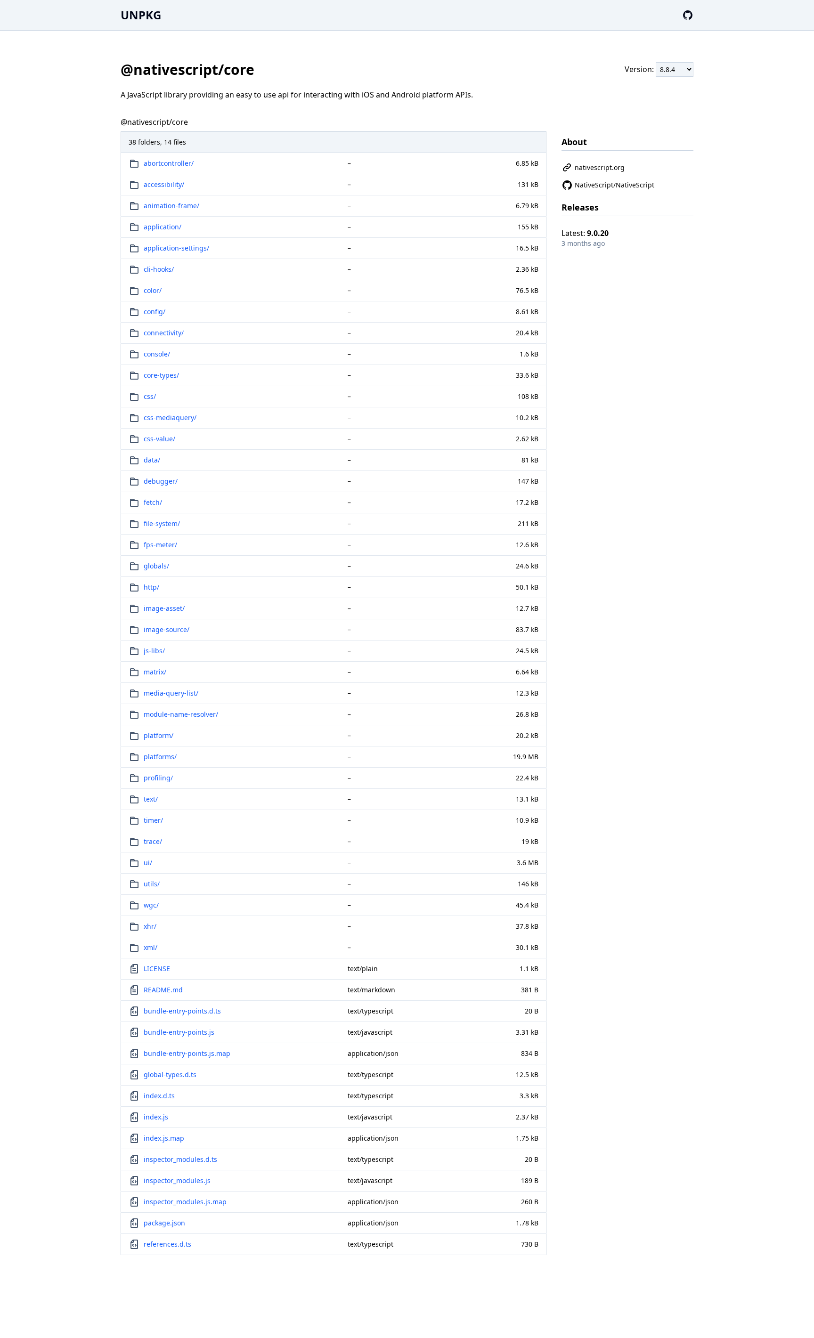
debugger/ (161, 481)
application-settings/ (176, 247)
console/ (157, 353)
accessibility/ (164, 184)
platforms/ (160, 756)
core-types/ (161, 375)
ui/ (148, 862)
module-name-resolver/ (181, 714)
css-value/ (159, 438)
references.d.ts (167, 1244)
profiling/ (158, 777)
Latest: (585, 233)
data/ (152, 459)
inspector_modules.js (177, 1180)
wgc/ (151, 904)
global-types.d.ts (170, 1074)
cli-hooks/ (159, 269)
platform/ (158, 735)
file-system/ (162, 523)
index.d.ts (159, 1095)
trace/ (153, 841)
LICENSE (157, 968)
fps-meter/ (160, 544)
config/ (154, 311)
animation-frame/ (171, 205)
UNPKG (141, 15)
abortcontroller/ (169, 163)
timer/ (153, 820)
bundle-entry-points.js (179, 1032)
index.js (156, 1116)
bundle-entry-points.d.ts (182, 1010)
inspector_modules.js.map (185, 1201)
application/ (162, 226)
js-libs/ (154, 650)
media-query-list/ (171, 693)
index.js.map (164, 1138)
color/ (153, 290)
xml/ (150, 947)
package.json (164, 1222)
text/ (151, 799)
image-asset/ (164, 608)
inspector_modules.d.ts (180, 1159)
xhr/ (150, 926)
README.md (163, 989)
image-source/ (166, 629)
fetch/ (153, 502)
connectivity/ (164, 332)
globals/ (156, 565)
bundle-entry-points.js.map (187, 1053)
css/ (150, 396)
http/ (151, 587)
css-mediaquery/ (170, 417)
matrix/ (155, 671)
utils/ (152, 883)
